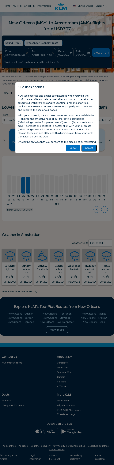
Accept (89, 148)
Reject (73, 148)
